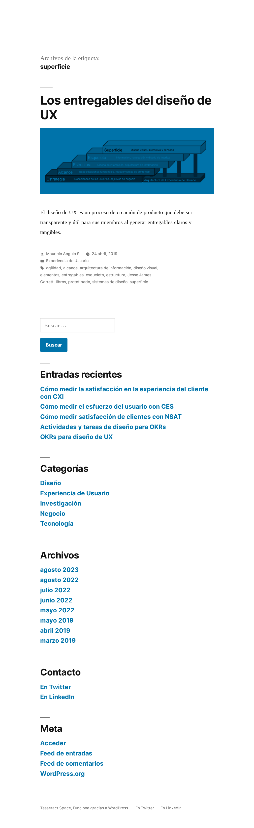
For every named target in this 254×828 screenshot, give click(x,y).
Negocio (52, 513)
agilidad (53, 268)
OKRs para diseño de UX (76, 436)
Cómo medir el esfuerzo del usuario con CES (107, 406)
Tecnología (56, 523)
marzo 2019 (58, 640)
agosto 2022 (59, 580)
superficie (139, 281)
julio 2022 (55, 590)
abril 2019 (55, 630)
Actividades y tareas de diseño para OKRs (103, 427)
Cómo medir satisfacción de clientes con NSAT (111, 416)
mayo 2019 (56, 620)
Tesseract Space (55, 808)
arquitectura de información (105, 268)
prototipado (79, 281)
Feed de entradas (66, 753)
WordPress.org (62, 773)
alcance (70, 268)
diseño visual (145, 268)
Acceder (53, 743)
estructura (115, 275)
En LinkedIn (57, 697)
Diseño (50, 483)
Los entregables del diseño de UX (125, 107)
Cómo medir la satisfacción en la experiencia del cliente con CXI (124, 392)
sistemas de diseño (109, 281)
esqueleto (95, 275)
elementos (49, 275)
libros (61, 281)
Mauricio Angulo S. (63, 253)
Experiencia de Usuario (67, 260)
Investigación (60, 503)
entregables (73, 275)
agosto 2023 (59, 569)
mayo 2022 (57, 610)
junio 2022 (56, 600)
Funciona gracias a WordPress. (101, 808)
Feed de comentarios (71, 763)
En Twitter (55, 687)
